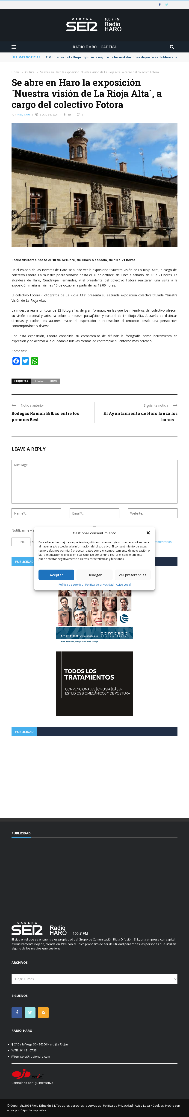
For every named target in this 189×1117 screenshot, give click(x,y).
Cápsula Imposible (33, 1110)
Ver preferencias (132, 575)
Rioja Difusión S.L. (44, 1105)
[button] (148, 533)
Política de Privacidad (118, 1105)
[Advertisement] (94, 775)
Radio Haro (23, 114)
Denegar (95, 575)
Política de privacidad (99, 584)
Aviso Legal (123, 584)
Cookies (158, 1105)
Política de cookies (71, 584)
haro (53, 381)
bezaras (39, 381)
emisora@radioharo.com (32, 1056)
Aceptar (56, 575)
